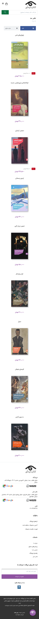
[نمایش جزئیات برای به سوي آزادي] (19, 436)
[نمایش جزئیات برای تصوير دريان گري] (19, 245)
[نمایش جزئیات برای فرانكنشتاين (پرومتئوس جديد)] (19, 102)
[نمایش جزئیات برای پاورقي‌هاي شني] (19, 54)
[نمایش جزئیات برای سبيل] (19, 341)
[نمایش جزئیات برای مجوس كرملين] (19, 150)
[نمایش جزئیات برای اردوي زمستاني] (19, 198)
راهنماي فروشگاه (33, 553)
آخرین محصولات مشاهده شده (30, 525)
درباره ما (35, 543)
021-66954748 (33, 508)
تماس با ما (34, 550)
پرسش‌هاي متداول (32, 546)
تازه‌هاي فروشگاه (33, 521)
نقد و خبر (35, 556)
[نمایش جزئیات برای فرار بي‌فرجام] (19, 293)
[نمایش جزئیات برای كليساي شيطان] (19, 389)
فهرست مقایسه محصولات (31, 529)
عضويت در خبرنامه (19, 576)
